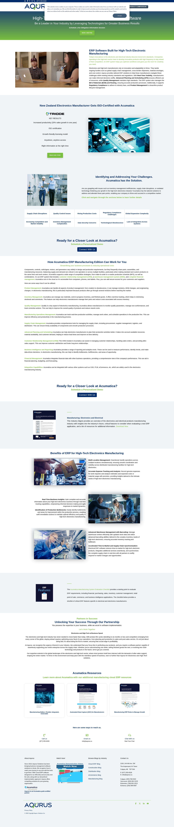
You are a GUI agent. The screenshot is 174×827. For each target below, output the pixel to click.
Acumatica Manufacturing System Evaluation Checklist (90, 589)
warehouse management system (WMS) (109, 277)
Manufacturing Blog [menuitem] (95, 779)
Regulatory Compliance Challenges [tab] (112, 213)
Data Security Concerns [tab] (87, 223)
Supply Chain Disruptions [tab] (37, 213)
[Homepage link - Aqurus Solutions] (38, 807)
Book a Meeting (87, 33)
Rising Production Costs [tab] (87, 213)
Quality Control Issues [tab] (62, 213)
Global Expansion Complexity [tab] (137, 213)
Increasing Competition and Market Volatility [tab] (37, 223)
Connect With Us (87, 249)
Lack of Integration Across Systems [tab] (137, 223)
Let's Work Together (87, 629)
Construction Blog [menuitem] (94, 768)
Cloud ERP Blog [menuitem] (94, 764)
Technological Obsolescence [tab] (112, 223)
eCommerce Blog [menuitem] (94, 775)
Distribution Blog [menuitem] (94, 771)
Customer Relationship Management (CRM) (41, 341)
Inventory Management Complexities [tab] (62, 223)
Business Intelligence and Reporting (38, 350)
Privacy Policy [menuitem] (28, 810)
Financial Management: (33, 358)
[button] (135, 804)
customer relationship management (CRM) (75, 277)
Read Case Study (55, 155)
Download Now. (122, 426)
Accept (120, 15)
